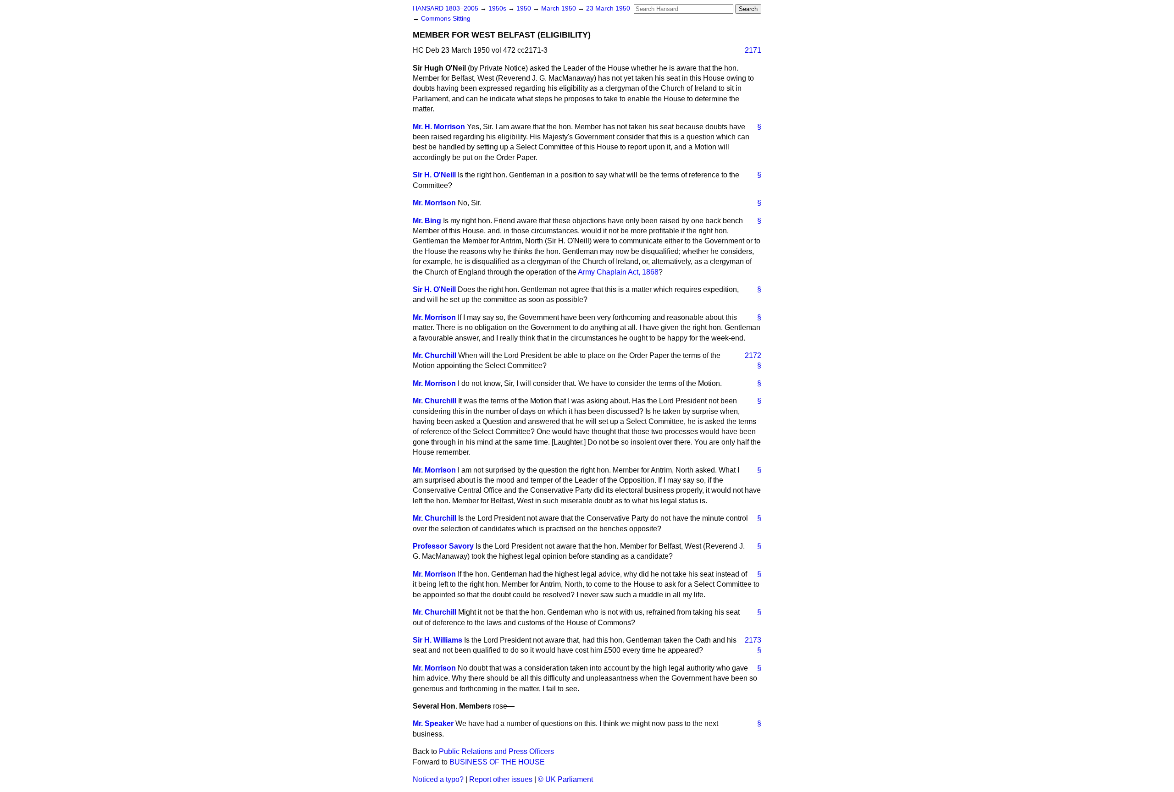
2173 (753, 640)
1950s (498, 8)
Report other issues (500, 779)
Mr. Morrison (434, 203)
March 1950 (559, 8)
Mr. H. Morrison (439, 127)
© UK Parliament (565, 779)
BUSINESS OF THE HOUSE (497, 762)
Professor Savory (443, 546)
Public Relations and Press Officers (496, 751)
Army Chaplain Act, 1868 (618, 272)
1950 (524, 8)
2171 (753, 50)
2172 (753, 355)
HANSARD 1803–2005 (445, 8)
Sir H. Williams (437, 640)
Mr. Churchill (434, 355)
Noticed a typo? (438, 779)
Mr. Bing (427, 221)
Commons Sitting (446, 18)
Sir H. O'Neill (434, 175)
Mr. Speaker (433, 723)
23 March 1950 (608, 8)
